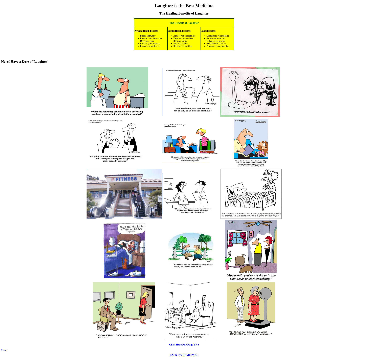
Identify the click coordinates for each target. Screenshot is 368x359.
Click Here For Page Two (184, 344)
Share (3, 350)
